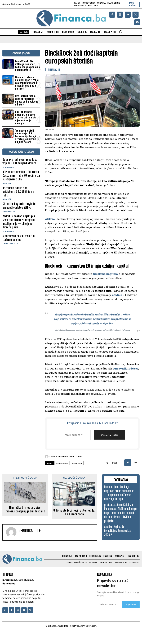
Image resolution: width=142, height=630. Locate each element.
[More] (136, 462)
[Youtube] (137, 22)
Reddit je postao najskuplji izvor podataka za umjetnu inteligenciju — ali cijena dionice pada (19, 221)
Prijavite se (131, 604)
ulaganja (77, 463)
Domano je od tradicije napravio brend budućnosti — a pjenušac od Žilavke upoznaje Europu (119, 493)
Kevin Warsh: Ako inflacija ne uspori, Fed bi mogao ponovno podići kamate (27, 65)
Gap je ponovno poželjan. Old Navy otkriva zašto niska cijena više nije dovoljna (26, 117)
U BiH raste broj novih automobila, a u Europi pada (74, 512)
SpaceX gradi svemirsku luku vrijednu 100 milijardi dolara (19, 161)
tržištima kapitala (105, 274)
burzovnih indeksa (125, 368)
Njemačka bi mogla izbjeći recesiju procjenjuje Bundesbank (25, 509)
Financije (54, 69)
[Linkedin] (128, 15)
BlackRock (62, 463)
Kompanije (8, 167)
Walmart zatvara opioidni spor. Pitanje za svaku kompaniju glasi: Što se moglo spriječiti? (26, 83)
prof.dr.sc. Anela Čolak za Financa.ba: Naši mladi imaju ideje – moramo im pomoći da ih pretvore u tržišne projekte (120, 513)
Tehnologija (10, 244)
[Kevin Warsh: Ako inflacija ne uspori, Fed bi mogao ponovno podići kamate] (8, 64)
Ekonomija (8, 212)
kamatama (105, 319)
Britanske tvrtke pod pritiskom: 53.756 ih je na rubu (18, 191)
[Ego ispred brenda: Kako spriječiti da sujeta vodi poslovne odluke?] (8, 99)
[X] (135, 15)
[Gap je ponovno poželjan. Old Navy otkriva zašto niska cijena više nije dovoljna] (8, 114)
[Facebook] (112, 15)
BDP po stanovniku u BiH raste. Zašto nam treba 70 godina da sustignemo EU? (21, 175)
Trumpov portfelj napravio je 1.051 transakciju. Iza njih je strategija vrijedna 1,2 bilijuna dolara (27, 136)
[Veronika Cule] (47, 456)
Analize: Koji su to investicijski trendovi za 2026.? (117, 531)
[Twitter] (30, 610)
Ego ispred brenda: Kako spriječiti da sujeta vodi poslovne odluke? (26, 100)
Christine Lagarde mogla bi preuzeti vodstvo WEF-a (19, 205)
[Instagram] (120, 15)
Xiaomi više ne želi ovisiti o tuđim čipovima (18, 238)
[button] (120, 31)
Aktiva (50, 219)
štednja (117, 295)
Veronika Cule (66, 456)
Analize (7, 183)
